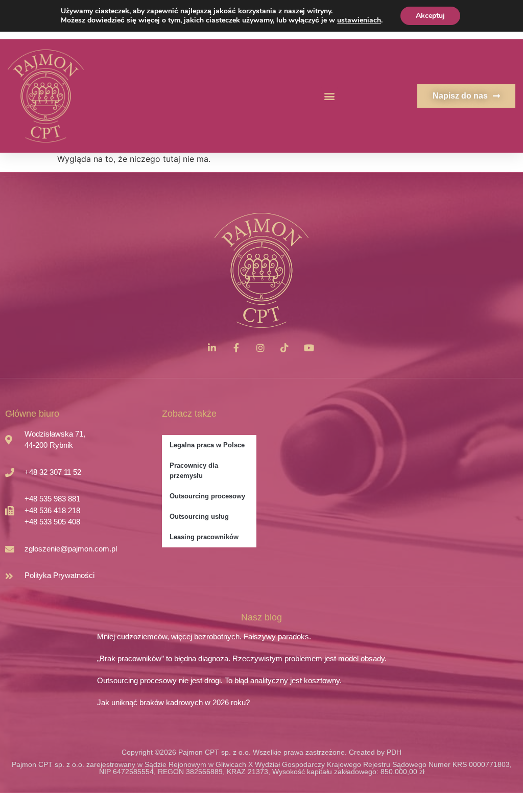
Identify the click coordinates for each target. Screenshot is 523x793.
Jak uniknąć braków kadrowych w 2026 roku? (173, 702)
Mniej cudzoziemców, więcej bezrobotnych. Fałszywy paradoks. (204, 636)
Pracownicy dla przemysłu (194, 470)
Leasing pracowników (204, 537)
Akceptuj (430, 15)
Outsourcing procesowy (207, 496)
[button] (329, 95)
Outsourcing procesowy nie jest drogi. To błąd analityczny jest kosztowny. (219, 680)
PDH (394, 752)
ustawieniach (359, 20)
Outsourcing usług (199, 516)
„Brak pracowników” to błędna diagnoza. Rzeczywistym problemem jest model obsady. (242, 658)
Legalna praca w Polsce (207, 445)
